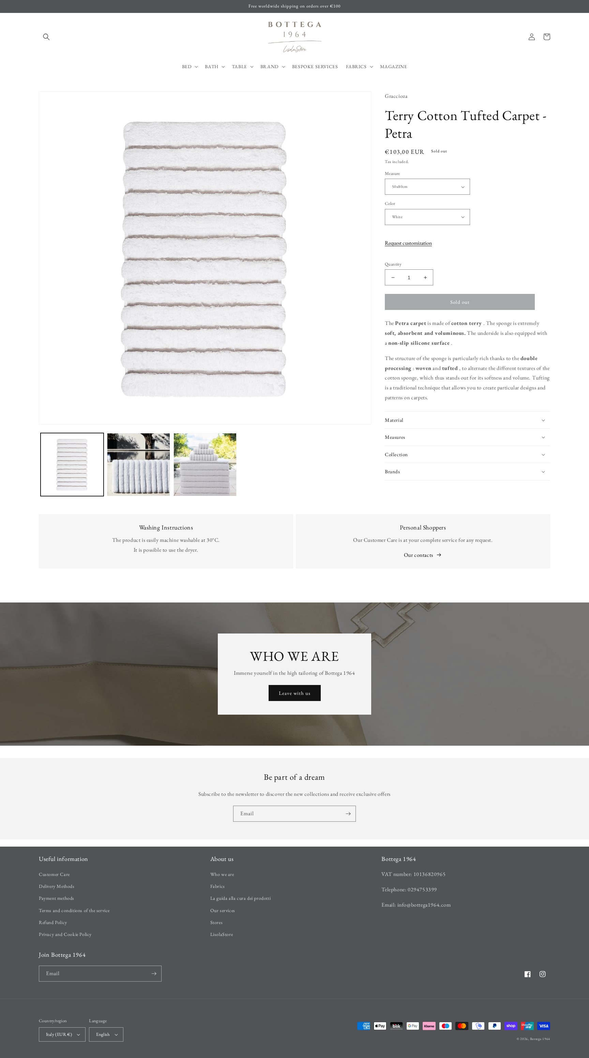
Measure (392, 173)
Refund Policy (53, 922)
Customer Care (54, 874)
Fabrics (217, 886)
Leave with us (295, 693)
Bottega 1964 (540, 1039)
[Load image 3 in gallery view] (205, 464)
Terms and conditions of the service (74, 910)
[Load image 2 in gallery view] (138, 464)
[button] (46, 36)
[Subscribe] (348, 814)
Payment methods (56, 898)
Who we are (222, 874)
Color (390, 203)
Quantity (393, 264)
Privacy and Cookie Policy (65, 934)
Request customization (408, 243)
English (103, 1034)
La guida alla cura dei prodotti (240, 898)
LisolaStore (221, 934)
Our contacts (418, 554)
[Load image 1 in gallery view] (72, 464)
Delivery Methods (57, 886)
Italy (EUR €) (59, 1034)
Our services (222, 910)
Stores (216, 922)
